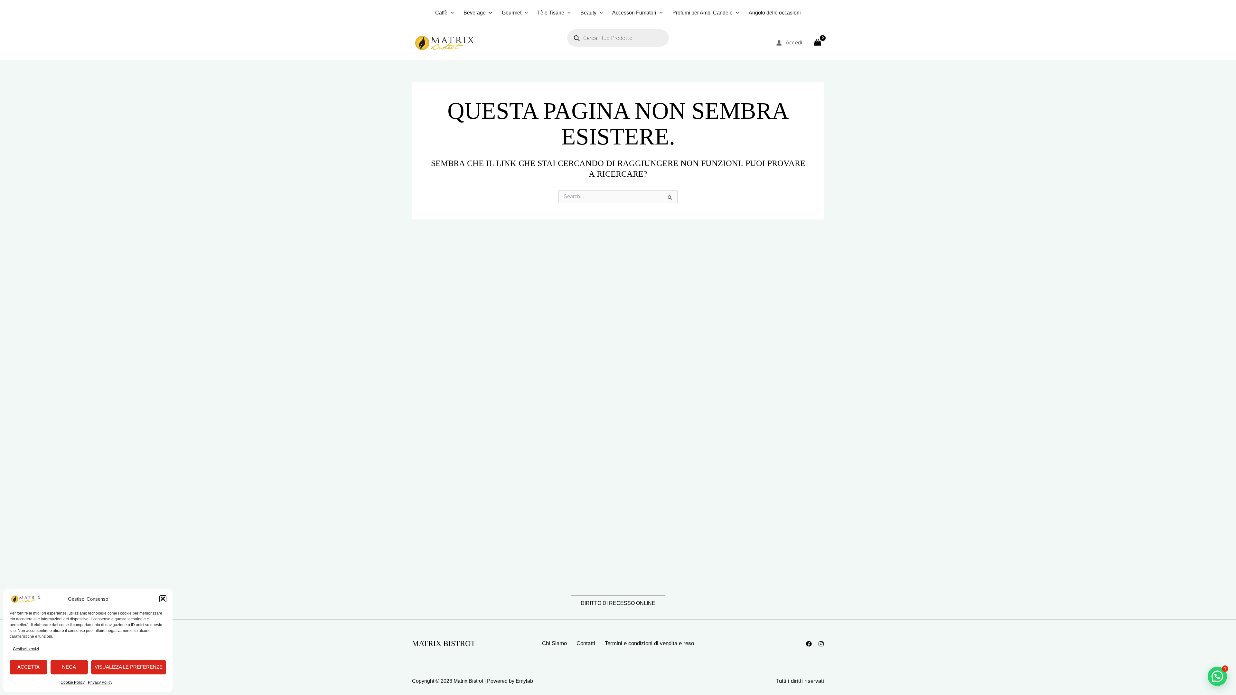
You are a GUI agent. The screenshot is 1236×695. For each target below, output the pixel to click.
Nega (69, 667)
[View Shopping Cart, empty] (817, 42)
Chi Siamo (554, 643)
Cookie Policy (73, 682)
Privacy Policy (100, 682)
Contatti (585, 643)
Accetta (28, 667)
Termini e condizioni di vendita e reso (649, 643)
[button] (163, 599)
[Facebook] (809, 644)
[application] (450, 13)
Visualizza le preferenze (129, 667)
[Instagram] (821, 644)
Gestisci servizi (26, 649)
